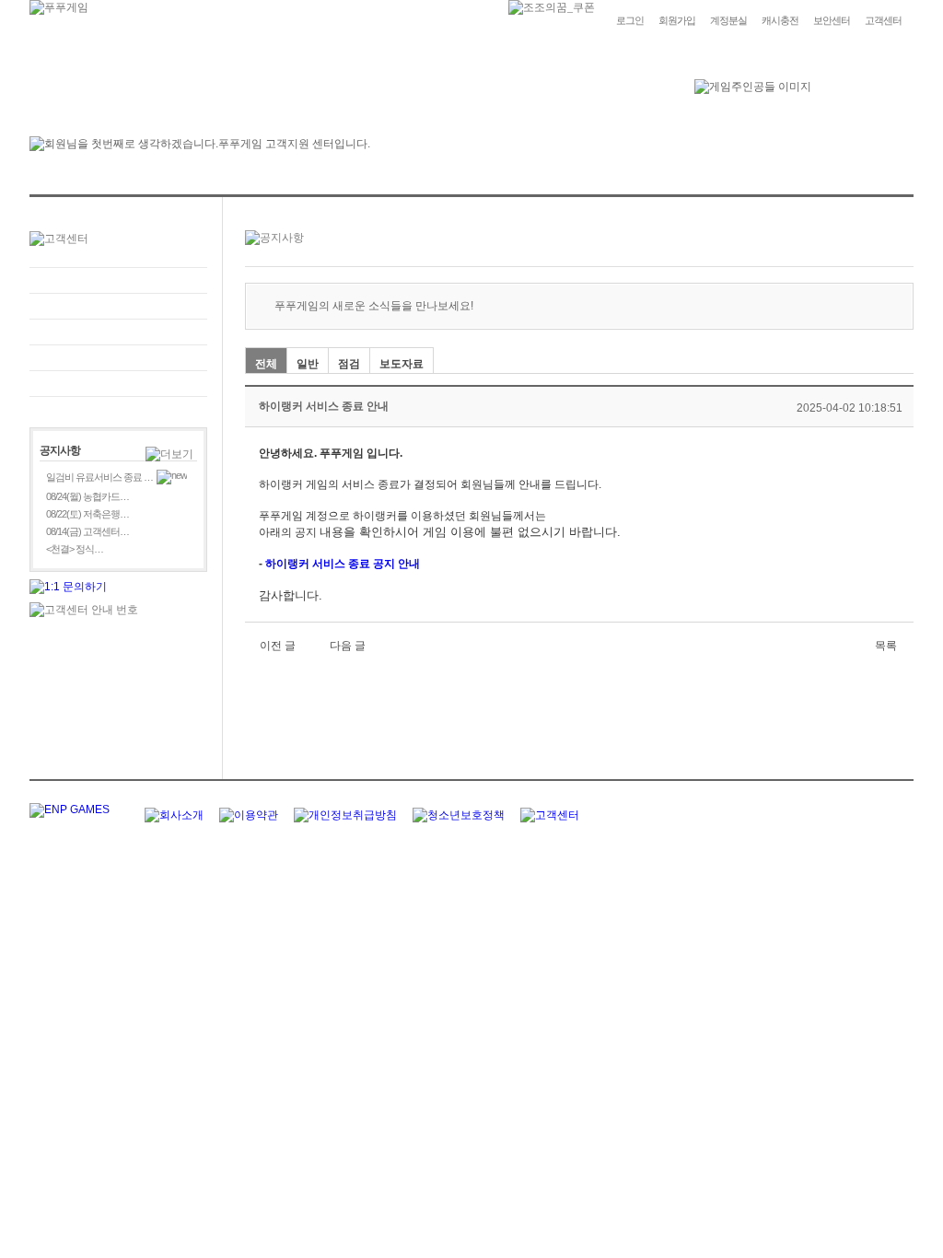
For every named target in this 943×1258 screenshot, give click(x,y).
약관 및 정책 (118, 383)
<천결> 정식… (74, 548)
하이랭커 (287, 563)
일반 (308, 363)
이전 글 (278, 645)
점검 (349, 363)
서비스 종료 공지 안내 (366, 563)
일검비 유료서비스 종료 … (99, 477)
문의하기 (118, 306)
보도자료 (401, 363)
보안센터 (831, 20)
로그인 (630, 20)
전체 (266, 363)
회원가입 (676, 20)
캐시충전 (780, 20)
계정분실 (728, 20)
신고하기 (118, 332)
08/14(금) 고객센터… (87, 531)
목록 (886, 645)
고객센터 (883, 20)
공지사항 (118, 357)
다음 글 (348, 645)
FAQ (118, 280)
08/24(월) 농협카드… (87, 496)
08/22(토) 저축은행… (87, 513)
